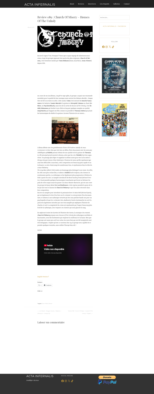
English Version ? (43, 277)
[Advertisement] (65, 79)
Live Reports (104, 4)
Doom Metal (45, 303)
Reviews (81, 4)
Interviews (92, 4)
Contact (127, 4)
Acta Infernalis (39, 4)
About (72, 4)
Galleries (116, 4)
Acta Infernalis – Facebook (114, 26)
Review (50, 303)
